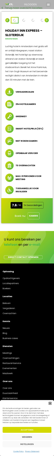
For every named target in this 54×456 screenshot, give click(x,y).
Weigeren (27, 437)
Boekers (6, 288)
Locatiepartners (11, 283)
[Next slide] (47, 20)
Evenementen (10, 368)
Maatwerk (8, 373)
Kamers (33, 215)
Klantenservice (10, 398)
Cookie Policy (18, 451)
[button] (50, 403)
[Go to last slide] (7, 20)
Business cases (10, 338)
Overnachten (9, 313)
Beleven (7, 303)
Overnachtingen (11, 358)
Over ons (7, 388)
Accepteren (27, 429)
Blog (5, 333)
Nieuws (6, 328)
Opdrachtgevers (11, 278)
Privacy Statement (32, 451)
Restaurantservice (12, 363)
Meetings (7, 353)
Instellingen (27, 444)
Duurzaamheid (10, 393)
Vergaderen (9, 308)
